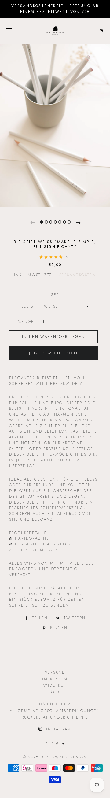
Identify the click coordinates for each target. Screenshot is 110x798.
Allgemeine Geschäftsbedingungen (55, 711)
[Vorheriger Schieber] (32, 221)
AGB (54, 692)
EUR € (52, 744)
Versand (55, 672)
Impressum (55, 679)
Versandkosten (77, 275)
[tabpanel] (55, 124)
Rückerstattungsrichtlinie (55, 717)
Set (55, 294)
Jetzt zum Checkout (53, 353)
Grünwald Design (64, 757)
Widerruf (54, 685)
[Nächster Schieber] (78, 221)
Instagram (57, 729)
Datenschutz (55, 704)
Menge (26, 321)
